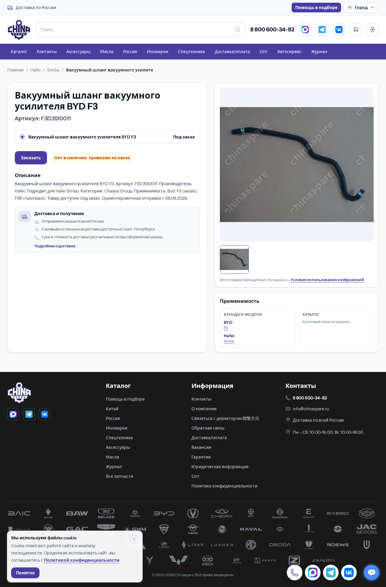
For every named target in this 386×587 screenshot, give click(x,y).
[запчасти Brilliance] (135, 513)
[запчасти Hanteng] (222, 529)
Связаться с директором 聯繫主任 (225, 418)
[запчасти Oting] (309, 545)
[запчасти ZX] (323, 560)
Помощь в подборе (316, 7)
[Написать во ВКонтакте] (348, 572)
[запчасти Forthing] (19, 529)
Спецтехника (191, 51)
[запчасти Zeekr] (265, 560)
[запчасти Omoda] (280, 545)
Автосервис (289, 51)
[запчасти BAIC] (19, 513)
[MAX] (305, 30)
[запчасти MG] (251, 545)
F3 (226, 327)
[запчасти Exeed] (338, 513)
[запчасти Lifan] (164, 545)
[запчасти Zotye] (294, 560)
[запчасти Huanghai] (338, 529)
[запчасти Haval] (251, 529)
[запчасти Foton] (48, 529)
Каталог (19, 51)
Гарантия (201, 457)
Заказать (31, 157)
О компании (204, 408)
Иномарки (157, 51)
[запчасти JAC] (367, 529)
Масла (106, 51)
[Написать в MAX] (312, 572)
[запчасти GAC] (77, 529)
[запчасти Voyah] (150, 560)
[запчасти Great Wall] (135, 529)
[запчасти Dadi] (251, 513)
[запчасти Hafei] (164, 529)
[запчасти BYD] (164, 513)
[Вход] (373, 30)
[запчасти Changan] (193, 513)
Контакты (47, 51)
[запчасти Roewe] (338, 545)
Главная (15, 70)
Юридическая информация (219, 466)
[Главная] (19, 29)
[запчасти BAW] (77, 513)
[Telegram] (322, 30)
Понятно (25, 573)
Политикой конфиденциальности (81, 560)
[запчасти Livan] (193, 545)
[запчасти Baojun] (48, 513)
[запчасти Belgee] (106, 513)
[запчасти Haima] (193, 529)
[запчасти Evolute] (309, 513)
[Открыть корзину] (356, 30)
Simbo (53, 70)
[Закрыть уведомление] (134, 539)
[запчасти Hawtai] (280, 529)
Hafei (35, 70)
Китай (112, 408)
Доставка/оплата (232, 51)
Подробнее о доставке (54, 246)
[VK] (339, 30)
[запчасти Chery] (222, 513)
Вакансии (201, 447)
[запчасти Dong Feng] (280, 513)
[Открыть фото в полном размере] (297, 165)
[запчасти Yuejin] (236, 560)
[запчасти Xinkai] (207, 560)
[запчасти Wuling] (178, 560)
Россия (130, 51)
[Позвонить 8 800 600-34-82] (294, 572)
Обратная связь (207, 428)
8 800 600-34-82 (272, 29)
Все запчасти (119, 476)
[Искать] (237, 29)
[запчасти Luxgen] (222, 545)
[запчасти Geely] (106, 529)
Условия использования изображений (327, 280)
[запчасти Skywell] (367, 545)
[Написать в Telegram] (330, 572)
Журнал (319, 51)
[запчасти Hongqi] (309, 529)
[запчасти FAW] (367, 513)
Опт (264, 51)
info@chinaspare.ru (311, 408)
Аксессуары (78, 51)
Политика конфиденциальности (224, 486)
